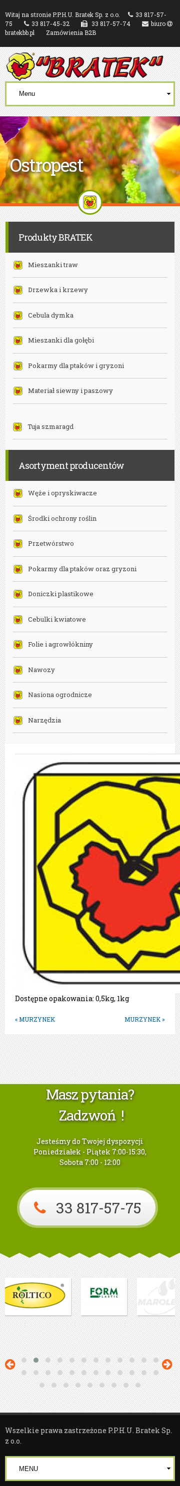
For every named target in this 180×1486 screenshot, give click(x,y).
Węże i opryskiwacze (62, 492)
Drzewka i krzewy (58, 289)
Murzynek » (144, 1019)
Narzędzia (44, 720)
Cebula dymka (51, 315)
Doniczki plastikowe (61, 593)
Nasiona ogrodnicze (60, 694)
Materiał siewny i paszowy (70, 390)
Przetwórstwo (51, 543)
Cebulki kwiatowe (57, 619)
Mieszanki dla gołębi (61, 340)
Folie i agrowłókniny (60, 644)
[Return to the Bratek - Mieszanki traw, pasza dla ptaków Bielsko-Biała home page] (85, 76)
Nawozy (41, 669)
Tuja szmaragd (51, 426)
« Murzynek (35, 1019)
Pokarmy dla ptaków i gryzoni (76, 365)
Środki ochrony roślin (62, 518)
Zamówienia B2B (71, 32)
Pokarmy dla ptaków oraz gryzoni (82, 568)
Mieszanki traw (53, 264)
